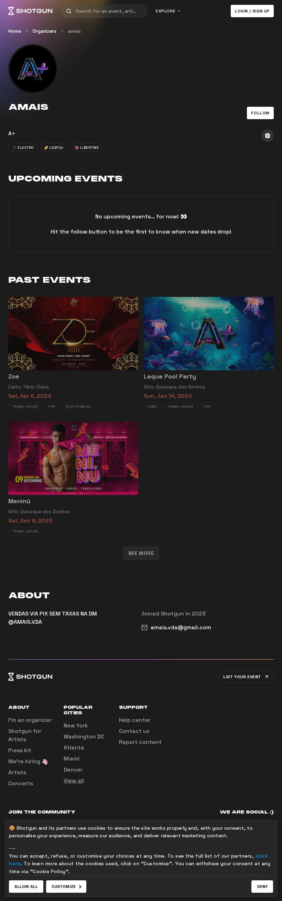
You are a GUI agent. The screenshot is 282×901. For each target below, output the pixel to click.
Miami (71, 758)
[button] (260, 113)
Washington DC (84, 736)
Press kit (19, 750)
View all (74, 780)
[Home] (30, 11)
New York (76, 725)
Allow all (26, 886)
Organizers (44, 31)
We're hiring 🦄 (28, 761)
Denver (73, 769)
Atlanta (74, 747)
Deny (262, 886)
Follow (260, 113)
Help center (135, 720)
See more (141, 553)
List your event (242, 677)
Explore (165, 11)
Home (14, 31)
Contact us (134, 731)
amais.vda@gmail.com (181, 627)
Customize (64, 886)
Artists (17, 772)
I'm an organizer (30, 720)
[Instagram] (267, 136)
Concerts (20, 783)
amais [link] (74, 31)
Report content (140, 742)
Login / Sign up (252, 11)
